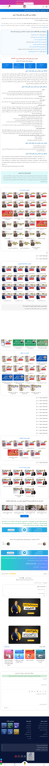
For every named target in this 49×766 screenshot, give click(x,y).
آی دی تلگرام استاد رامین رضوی (42, 745)
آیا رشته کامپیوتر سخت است (39, 39)
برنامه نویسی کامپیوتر (41, 49)
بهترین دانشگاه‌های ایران (43, 736)
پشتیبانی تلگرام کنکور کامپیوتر (42, 747)
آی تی (46, 732)
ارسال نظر (5, 707)
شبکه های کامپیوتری (41, 593)
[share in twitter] (20, 578)
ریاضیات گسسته (28, 727)
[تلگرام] (1, 759)
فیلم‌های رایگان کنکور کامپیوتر (42, 725)
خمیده (43, 691)
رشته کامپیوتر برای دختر (40, 37)
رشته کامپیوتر (33, 35)
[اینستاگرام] (1, 762)
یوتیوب (16, 756)
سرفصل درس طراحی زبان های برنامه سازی (32, 10)
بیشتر (44, 595)
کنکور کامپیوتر (43, 10)
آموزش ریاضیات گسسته (24, 467)
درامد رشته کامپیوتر (38, 42)
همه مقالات (6, 646)
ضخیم (45, 691)
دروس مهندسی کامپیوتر (38, 582)
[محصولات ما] (24, 764)
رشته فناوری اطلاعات (32, 51)
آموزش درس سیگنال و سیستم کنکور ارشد (19, 661)
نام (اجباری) (45, 679)
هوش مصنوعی (28, 736)
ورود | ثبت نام (4, 6)
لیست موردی (32, 691)
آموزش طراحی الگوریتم (24, 438)
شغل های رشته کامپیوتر (37, 44)
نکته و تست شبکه (29, 660)
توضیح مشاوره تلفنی (28, 3)
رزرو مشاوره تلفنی (19, 3)
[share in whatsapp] (21, 578)
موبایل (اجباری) (43, 684)
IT (44, 591)
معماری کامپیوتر (28, 725)
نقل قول (37, 691)
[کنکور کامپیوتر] (24, 6)
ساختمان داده (29, 723)
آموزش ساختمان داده (24, 190)
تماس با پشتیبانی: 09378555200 (41, 749)
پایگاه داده (29, 738)
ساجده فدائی (40, 544)
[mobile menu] (46, 6)
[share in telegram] (23, 578)
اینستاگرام (22, 756)
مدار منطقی (29, 730)
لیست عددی (29, 691)
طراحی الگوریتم (28, 732)
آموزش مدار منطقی (24, 353)
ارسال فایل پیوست (42, 704)
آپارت (19, 756)
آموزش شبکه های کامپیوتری (24, 264)
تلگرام (25, 756)
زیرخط (40, 691)
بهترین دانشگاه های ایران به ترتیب (35, 47)
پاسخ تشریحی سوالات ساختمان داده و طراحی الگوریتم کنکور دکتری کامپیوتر (8, 663)
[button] (3, 344)
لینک (34, 691)
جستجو (43, 6)
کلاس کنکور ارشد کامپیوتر (43, 723)
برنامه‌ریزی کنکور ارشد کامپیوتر (42, 727)
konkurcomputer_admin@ (31, 564)
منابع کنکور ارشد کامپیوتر (43, 730)
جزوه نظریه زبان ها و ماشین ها (40, 661)
